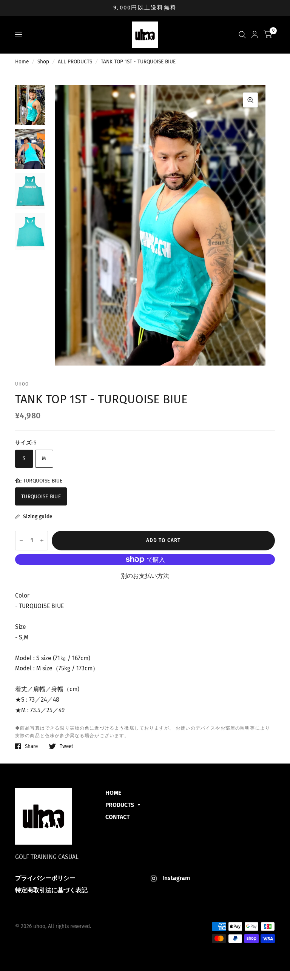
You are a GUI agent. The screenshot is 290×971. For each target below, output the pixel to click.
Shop (43, 61)
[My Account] (254, 35)
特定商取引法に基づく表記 (51, 890)
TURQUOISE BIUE (41, 496)
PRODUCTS (119, 804)
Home (22, 61)
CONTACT (117, 816)
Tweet (66, 746)
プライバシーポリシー (45, 878)
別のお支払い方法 (145, 575)
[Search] (242, 35)
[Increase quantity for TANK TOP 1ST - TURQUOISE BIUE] (42, 540)
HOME (113, 792)
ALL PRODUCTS (75, 61)
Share (31, 746)
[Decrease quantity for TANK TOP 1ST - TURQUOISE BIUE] (21, 540)
